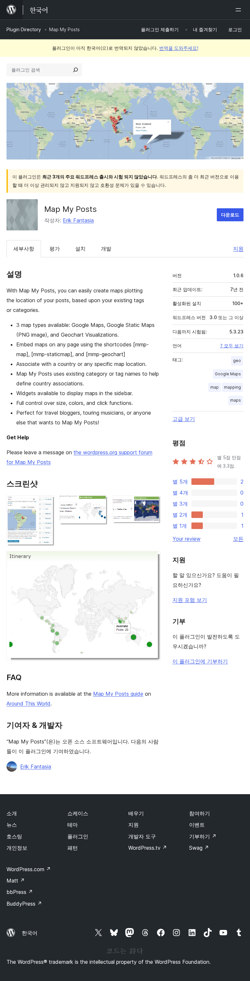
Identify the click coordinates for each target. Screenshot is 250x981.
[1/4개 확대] (45, 504)
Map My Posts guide (118, 694)
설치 (80, 248)
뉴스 (12, 824)
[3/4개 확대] (151, 504)
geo (237, 360)
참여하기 (199, 813)
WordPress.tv (147, 848)
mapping (232, 387)
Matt (16, 880)
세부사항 (23, 248)
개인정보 (17, 848)
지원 (238, 248)
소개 (12, 813)
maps (235, 400)
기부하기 (202, 836)
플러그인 (77, 836)
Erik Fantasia (78, 220)
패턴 (72, 848)
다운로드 (230, 214)
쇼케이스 (77, 813)
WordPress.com (29, 869)
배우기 (136, 813)
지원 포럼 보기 (190, 600)
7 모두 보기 (231, 345)
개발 (106, 248)
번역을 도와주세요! (178, 48)
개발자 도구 (142, 836)
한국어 (29, 933)
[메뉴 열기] (239, 9)
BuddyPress (24, 903)
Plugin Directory (24, 29)
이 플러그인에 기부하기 (200, 661)
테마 (72, 824)
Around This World (28, 703)
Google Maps (228, 373)
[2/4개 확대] (98, 504)
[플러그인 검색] (75, 69)
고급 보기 (184, 419)
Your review (187, 539)
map (214, 387)
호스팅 (14, 836)
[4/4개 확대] (151, 560)
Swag (199, 848)
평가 (54, 248)
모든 (238, 539)
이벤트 (197, 824)
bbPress (20, 892)
